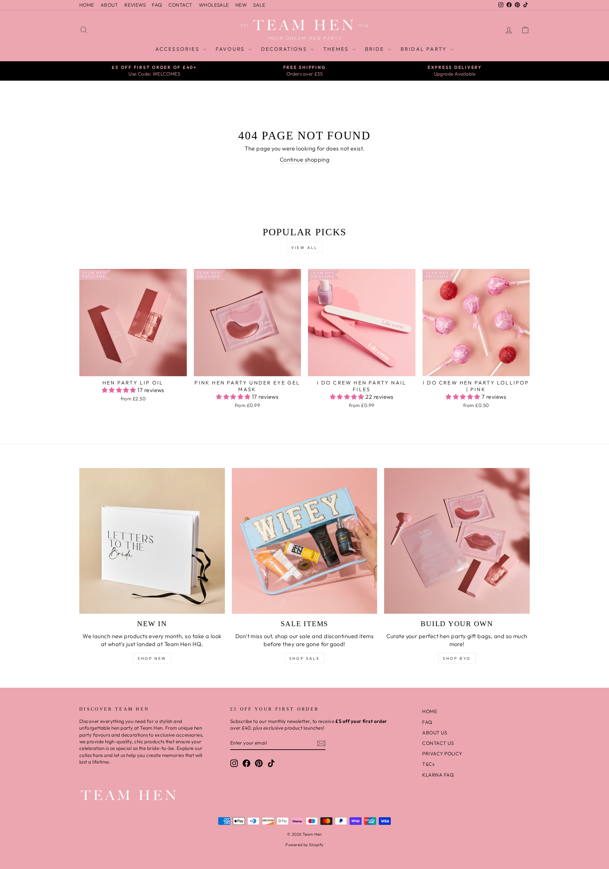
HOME (86, 5)
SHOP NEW (152, 658)
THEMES (336, 49)
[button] (120, 390)
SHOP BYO (457, 658)
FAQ (157, 5)
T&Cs (428, 764)
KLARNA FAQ (438, 775)
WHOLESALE (214, 5)
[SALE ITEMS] (304, 541)
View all (304, 247)
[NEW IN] (152, 541)
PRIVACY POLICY (442, 754)
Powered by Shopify (304, 844)
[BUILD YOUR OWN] (457, 541)
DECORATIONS (285, 49)
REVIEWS (135, 5)
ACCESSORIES (178, 49)
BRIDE (375, 49)
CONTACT (180, 5)
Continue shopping (305, 159)
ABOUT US (434, 733)
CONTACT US (438, 743)
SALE (259, 5)
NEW (241, 5)
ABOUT (109, 5)
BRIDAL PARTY (425, 49)
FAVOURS (231, 49)
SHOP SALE (304, 658)
